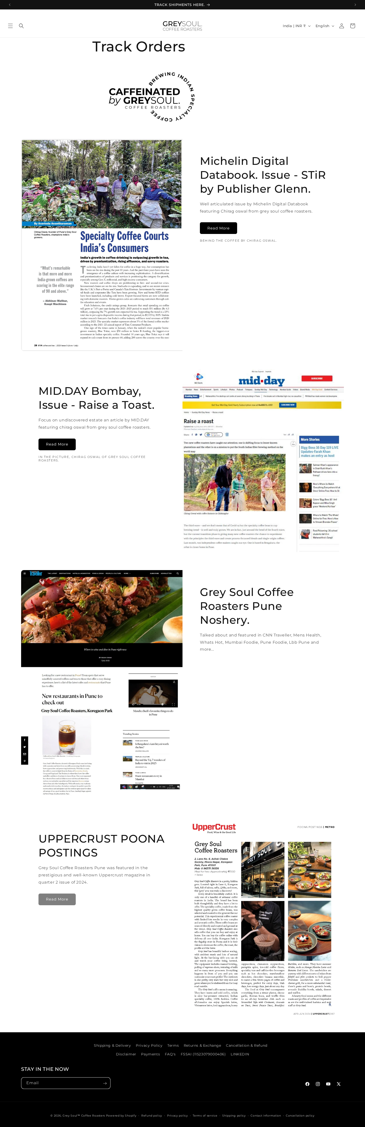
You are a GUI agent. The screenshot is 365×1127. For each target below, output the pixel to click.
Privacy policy (177, 1115)
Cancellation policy (300, 1115)
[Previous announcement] (9, 4)
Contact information (266, 1115)
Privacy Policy (149, 1045)
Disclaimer (126, 1054)
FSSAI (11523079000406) (203, 1054)
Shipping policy (234, 1115)
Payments (150, 1054)
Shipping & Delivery (112, 1045)
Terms (173, 1045)
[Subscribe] (104, 1083)
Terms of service (205, 1115)
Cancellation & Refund (246, 1045)
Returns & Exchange (202, 1045)
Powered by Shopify (121, 1115)
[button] (10, 25)
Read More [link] (57, 899)
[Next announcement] (355, 4)
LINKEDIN (240, 1054)
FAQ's (170, 1054)
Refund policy (151, 1115)
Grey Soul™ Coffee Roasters (84, 1115)
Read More (218, 228)
